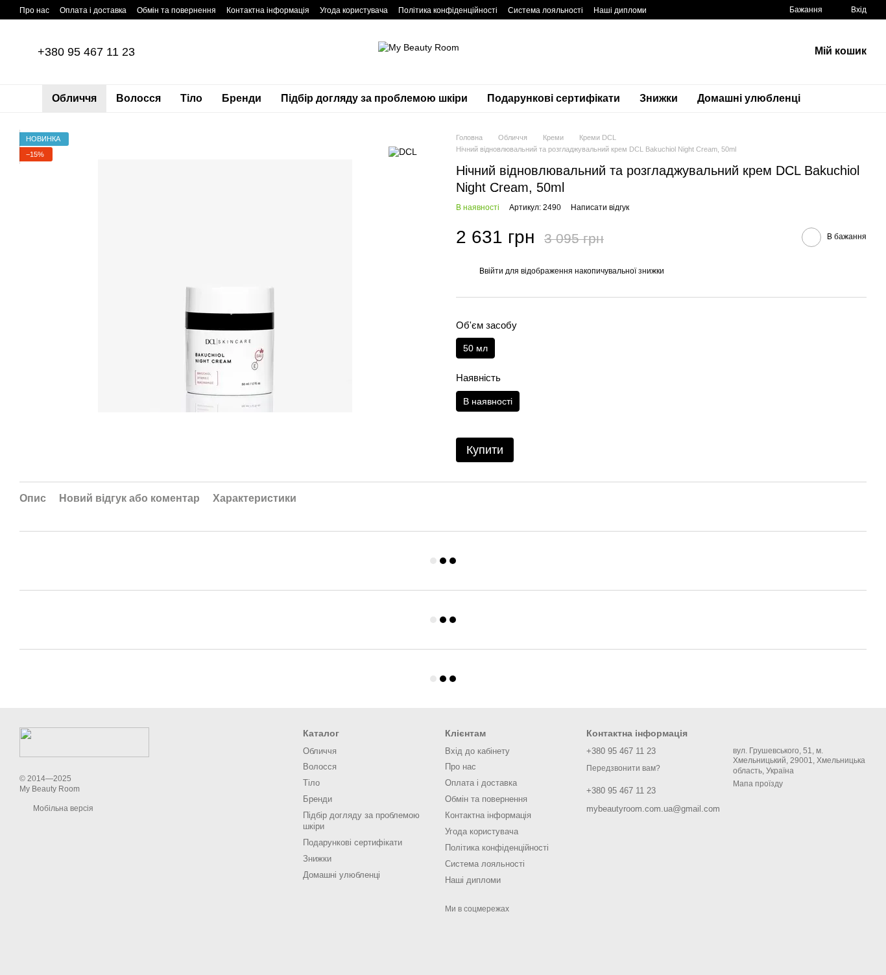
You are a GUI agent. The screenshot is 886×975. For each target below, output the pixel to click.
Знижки (659, 98)
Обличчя (74, 98)
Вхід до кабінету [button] (477, 751)
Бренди (241, 98)
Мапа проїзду (758, 783)
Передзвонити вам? (623, 768)
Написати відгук (600, 207)
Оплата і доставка (93, 10)
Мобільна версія (62, 808)
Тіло (191, 98)
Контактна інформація (267, 10)
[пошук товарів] (833, 98)
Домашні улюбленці (748, 98)
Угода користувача (354, 10)
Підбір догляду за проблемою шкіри (374, 98)
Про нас (34, 10)
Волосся (138, 98)
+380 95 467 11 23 (86, 52)
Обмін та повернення (176, 10)
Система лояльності (545, 10)
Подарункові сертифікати (553, 98)
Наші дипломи (620, 10)
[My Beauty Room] (84, 742)
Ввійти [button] (491, 271)
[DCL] (402, 151)
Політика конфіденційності (447, 10)
